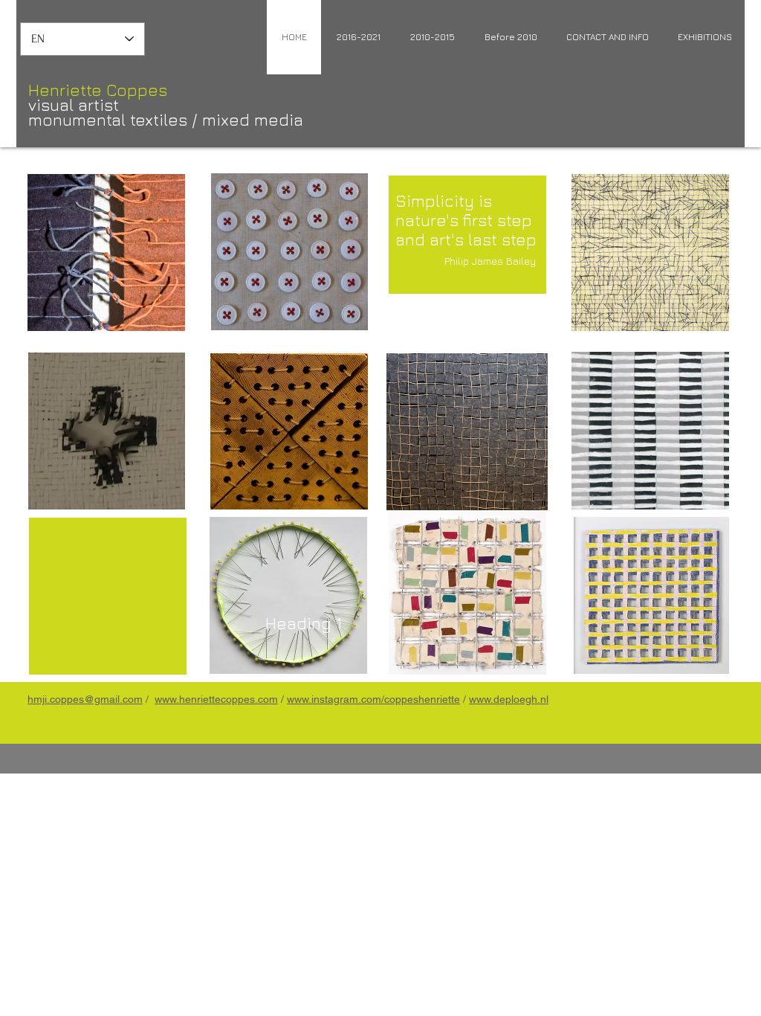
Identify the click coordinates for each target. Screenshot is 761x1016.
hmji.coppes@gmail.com (85, 699)
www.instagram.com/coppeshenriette (373, 699)
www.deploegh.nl (508, 699)
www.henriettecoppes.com (216, 699)
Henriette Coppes (97, 90)
